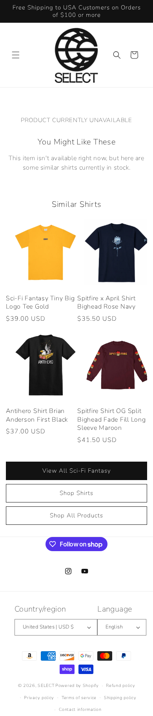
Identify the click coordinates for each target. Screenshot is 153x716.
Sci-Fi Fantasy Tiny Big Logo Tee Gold (40, 302)
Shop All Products (76, 515)
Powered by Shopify (77, 686)
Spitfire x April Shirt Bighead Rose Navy (106, 302)
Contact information (80, 709)
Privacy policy (39, 698)
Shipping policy (120, 698)
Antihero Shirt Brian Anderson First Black (37, 415)
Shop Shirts (76, 493)
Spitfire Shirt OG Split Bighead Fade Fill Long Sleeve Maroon (111, 419)
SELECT (46, 686)
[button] (15, 55)
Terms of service (79, 698)
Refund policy (120, 686)
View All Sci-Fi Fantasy (76, 471)
